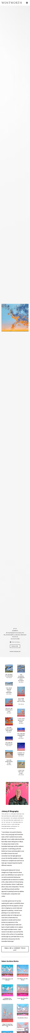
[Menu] (27, 2)
